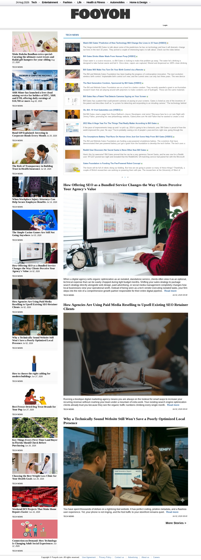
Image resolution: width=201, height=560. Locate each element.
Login (165, 25)
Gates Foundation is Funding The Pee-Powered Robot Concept (111, 163)
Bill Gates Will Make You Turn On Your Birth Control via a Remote (113, 70)
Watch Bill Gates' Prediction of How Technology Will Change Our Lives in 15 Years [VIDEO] (124, 43)
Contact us (119, 557)
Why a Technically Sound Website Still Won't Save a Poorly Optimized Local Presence (33, 340)
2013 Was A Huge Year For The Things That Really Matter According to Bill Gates (120, 123)
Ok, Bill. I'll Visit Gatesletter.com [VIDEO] (102, 110)
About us (145, 557)
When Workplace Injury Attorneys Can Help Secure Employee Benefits (33, 200)
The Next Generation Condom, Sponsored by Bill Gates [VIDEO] (112, 83)
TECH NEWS (17, 67)
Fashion (67, 2)
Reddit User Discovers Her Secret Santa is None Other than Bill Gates (114, 150)
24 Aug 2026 (22, 2)
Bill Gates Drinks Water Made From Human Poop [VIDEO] (109, 56)
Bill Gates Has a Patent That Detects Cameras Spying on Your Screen (114, 96)
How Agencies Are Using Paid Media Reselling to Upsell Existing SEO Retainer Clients (35, 304)
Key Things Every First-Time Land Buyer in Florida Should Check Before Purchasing (35, 443)
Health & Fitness (96, 2)
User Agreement (89, 557)
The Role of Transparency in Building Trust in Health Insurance (32, 167)
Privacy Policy (105, 557)
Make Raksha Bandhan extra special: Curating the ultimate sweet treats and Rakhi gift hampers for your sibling (33, 57)
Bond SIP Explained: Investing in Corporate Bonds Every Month (30, 134)
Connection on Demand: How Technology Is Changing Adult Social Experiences (34, 542)
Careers (156, 557)
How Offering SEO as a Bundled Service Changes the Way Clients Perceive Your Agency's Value (34, 268)
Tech (34, 2)
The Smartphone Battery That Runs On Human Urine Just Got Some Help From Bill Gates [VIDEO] (127, 137)
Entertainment (50, 2)
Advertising (133, 557)
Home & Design (138, 2)
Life (79, 2)
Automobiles (117, 2)
